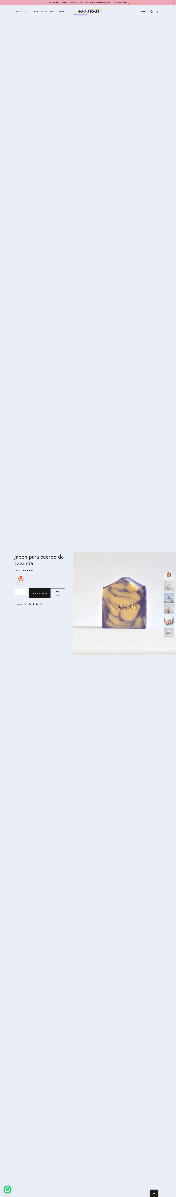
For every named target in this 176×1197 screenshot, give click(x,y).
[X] (25, 604)
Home (19, 11)
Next (159, 603)
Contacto (60, 11)
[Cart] (158, 11)
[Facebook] (33, 604)
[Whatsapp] (41, 604)
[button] (7, 1189)
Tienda (27, 11)
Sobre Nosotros (40, 11)
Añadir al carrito (39, 593)
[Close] (174, 2)
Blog (52, 11)
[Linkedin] (37, 604)
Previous (78, 603)
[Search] (151, 11)
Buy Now (58, 593)
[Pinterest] (30, 604)
